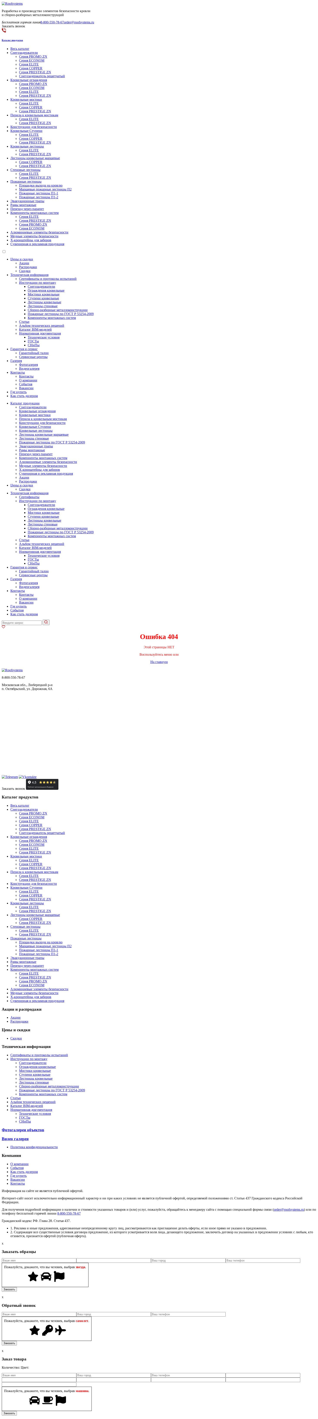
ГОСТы (33, 341)
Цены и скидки (21, 259)
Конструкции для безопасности (33, 127)
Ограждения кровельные (46, 290)
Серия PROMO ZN (33, 56)
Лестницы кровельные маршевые (35, 158)
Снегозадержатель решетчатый (42, 76)
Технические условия (43, 337)
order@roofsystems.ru (79, 22)
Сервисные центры (33, 357)
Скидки (25, 271)
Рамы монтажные (23, 205)
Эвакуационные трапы (27, 201)
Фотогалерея (28, 364)
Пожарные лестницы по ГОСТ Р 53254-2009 (61, 314)
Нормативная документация (40, 333)
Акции (24, 263)
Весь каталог (19, 49)
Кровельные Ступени (26, 131)
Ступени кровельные (43, 298)
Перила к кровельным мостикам (34, 115)
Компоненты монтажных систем (34, 213)
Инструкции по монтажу (37, 282)
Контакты (17, 372)
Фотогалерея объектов (23, 1130)
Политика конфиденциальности (34, 1147)
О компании (28, 380)
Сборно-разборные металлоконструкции (58, 310)
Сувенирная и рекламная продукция (37, 244)
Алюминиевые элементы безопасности (39, 232)
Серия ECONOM (31, 60)
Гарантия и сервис (24, 349)
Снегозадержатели (24, 52)
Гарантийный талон (34, 353)
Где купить (18, 392)
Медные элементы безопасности (34, 236)
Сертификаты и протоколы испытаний (48, 279)
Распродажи (28, 267)
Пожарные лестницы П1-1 (38, 193)
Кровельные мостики (26, 99)
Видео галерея (15, 1139)
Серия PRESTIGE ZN (35, 72)
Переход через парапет (27, 209)
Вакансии (26, 388)
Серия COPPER (30, 68)
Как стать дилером (24, 396)
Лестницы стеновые (43, 306)
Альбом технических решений (41, 325)
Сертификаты (29, 497)
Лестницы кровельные (44, 302)
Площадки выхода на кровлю (41, 185)
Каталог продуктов (12, 40)
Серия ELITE (29, 64)
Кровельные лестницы (27, 146)
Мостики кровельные (43, 294)
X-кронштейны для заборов (30, 240)
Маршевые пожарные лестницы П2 (45, 189)
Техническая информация (29, 275)
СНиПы (34, 345)
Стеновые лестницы (25, 170)
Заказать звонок (13, 788)
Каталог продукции (25, 403)
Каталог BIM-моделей (35, 329)
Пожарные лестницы (26, 181)
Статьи (24, 322)
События (25, 384)
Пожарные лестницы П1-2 (38, 197)
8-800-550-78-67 (52, 22)
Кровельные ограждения (28, 80)
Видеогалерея (29, 368)
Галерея (16, 361)
